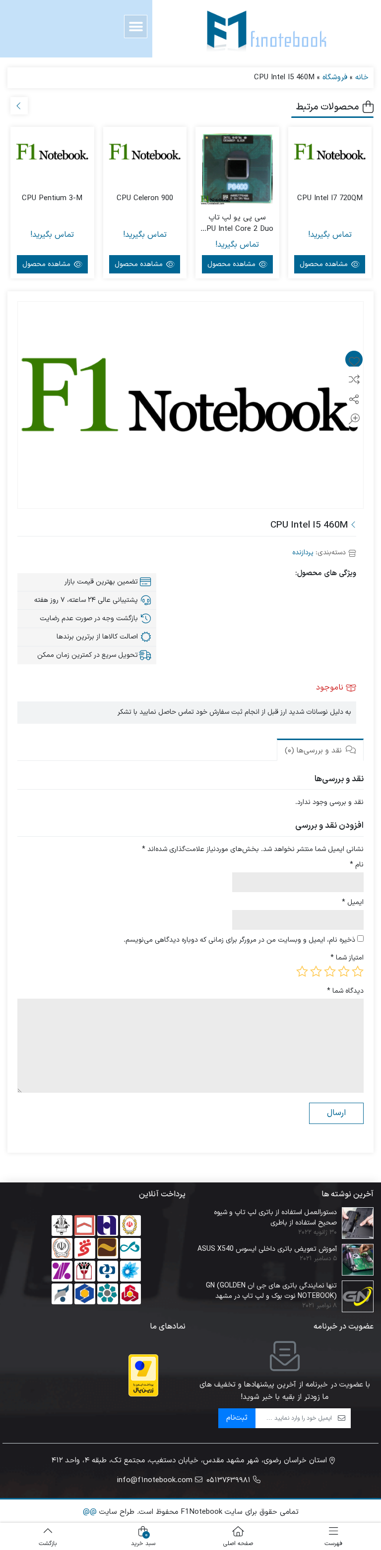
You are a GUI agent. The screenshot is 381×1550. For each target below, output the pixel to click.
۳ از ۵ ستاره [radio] (330, 971)
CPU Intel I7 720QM (330, 198)
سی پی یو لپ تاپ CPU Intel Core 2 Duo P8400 (237, 224)
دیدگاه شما (345, 991)
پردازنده (303, 552)
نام (357, 864)
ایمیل (353, 902)
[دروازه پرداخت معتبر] (143, 1375)
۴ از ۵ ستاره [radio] (316, 971)
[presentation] (19, 105)
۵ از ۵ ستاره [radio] (302, 971)
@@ (90, 1512)
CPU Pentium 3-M (52, 198)
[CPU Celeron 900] (145, 154)
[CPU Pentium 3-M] (52, 154)
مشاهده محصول (325, 264)
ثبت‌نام (237, 1418)
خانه (362, 77)
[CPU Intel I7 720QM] (330, 154)
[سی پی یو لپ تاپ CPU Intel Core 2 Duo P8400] (237, 169)
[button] (135, 26)
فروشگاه (334, 77)
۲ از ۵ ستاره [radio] (344, 971)
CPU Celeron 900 (145, 198)
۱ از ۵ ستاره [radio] (358, 971)
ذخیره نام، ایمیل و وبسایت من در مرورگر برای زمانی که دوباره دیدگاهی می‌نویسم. (239, 940)
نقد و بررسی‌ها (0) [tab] (314, 750)
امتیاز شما (347, 958)
